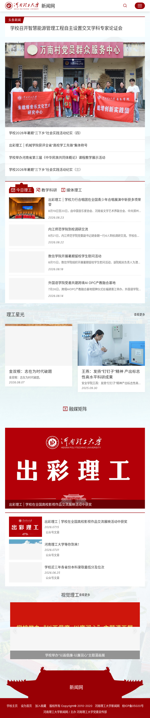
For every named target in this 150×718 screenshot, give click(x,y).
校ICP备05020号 (133, 705)
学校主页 (12, 705)
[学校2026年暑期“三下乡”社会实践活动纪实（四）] (75, 84)
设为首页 (26, 705)
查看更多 (139, 314)
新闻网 (48, 6)
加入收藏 (40, 705)
